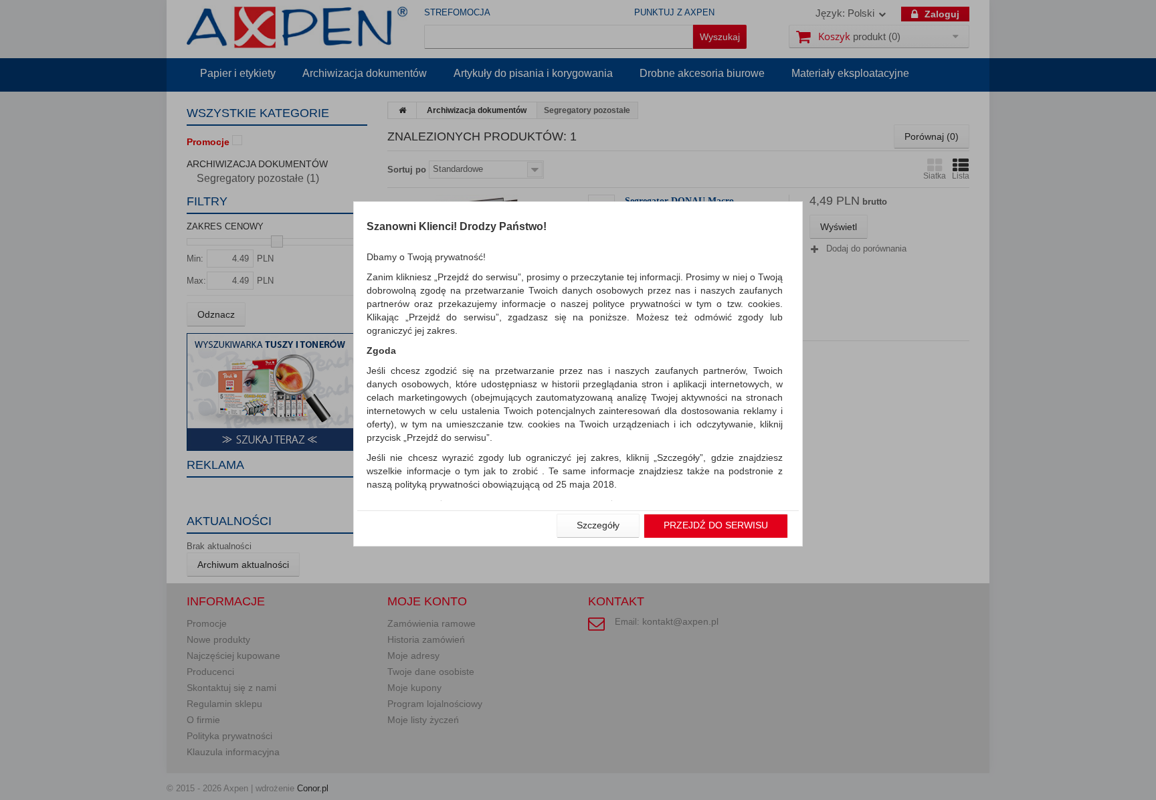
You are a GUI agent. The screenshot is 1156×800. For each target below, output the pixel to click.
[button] (598, 526)
